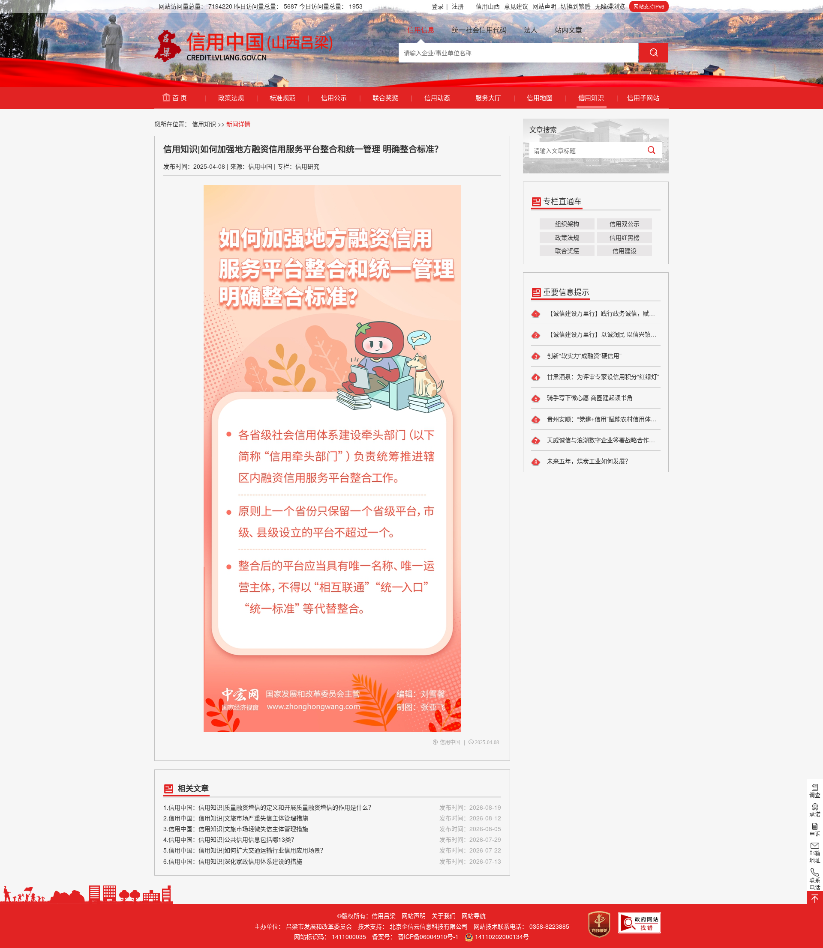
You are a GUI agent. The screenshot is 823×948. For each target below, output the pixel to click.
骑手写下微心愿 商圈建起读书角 (589, 397)
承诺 (814, 814)
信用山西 (488, 6)
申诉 (814, 833)
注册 (458, 6)
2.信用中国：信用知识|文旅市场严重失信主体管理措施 (332, 818)
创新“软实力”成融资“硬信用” (583, 355)
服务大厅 (494, 97)
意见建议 (516, 6)
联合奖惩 (392, 97)
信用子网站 (643, 97)
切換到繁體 (576, 6)
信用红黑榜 (625, 237)
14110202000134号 (502, 936)
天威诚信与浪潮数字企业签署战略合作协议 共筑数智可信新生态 (603, 439)
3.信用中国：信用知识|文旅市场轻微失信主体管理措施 (332, 828)
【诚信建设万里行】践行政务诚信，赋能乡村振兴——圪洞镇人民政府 (603, 313)
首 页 (189, 97)
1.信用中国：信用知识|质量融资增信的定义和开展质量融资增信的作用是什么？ (332, 807)
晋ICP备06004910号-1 (428, 936)
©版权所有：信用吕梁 (366, 915)
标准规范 (289, 97)
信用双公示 (625, 223)
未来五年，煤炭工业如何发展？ (588, 460)
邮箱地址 (814, 856)
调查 (814, 794)
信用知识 (597, 97)
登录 (440, 6)
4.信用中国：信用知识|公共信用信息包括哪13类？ (332, 839)
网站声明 (544, 6)
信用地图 (546, 97)
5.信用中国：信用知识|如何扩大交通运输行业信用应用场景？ (332, 850)
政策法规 (237, 97)
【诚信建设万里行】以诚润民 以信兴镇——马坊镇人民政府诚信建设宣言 (603, 334)
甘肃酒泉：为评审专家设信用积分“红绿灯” (602, 376)
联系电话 (814, 883)
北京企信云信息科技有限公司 (429, 926)
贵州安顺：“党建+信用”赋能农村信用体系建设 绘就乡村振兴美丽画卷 (603, 418)
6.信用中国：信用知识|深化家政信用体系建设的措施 (332, 861)
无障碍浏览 (610, 6)
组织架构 (567, 223)
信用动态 (437, 97)
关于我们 (444, 915)
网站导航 (474, 915)
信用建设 (625, 250)
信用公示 (340, 97)
